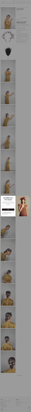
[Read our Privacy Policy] (13, 213)
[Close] (29, 197)
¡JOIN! (8, 209)
